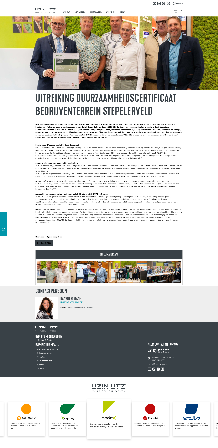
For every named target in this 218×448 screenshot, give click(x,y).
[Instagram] (163, 3)
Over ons (66, 12)
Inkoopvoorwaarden (46, 353)
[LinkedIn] (159, 3)
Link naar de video (44, 243)
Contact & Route (45, 340)
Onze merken (80, 12)
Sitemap (41, 369)
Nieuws (122, 12)
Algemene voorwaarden (47, 349)
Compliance (42, 357)
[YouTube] (154, 3)
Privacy (40, 365)
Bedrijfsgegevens (44, 361)
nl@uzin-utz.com (159, 364)
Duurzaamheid (96, 12)
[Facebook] (168, 3)
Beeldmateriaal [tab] (109, 254)
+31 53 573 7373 (158, 351)
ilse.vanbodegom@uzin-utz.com (80, 307)
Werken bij (110, 12)
